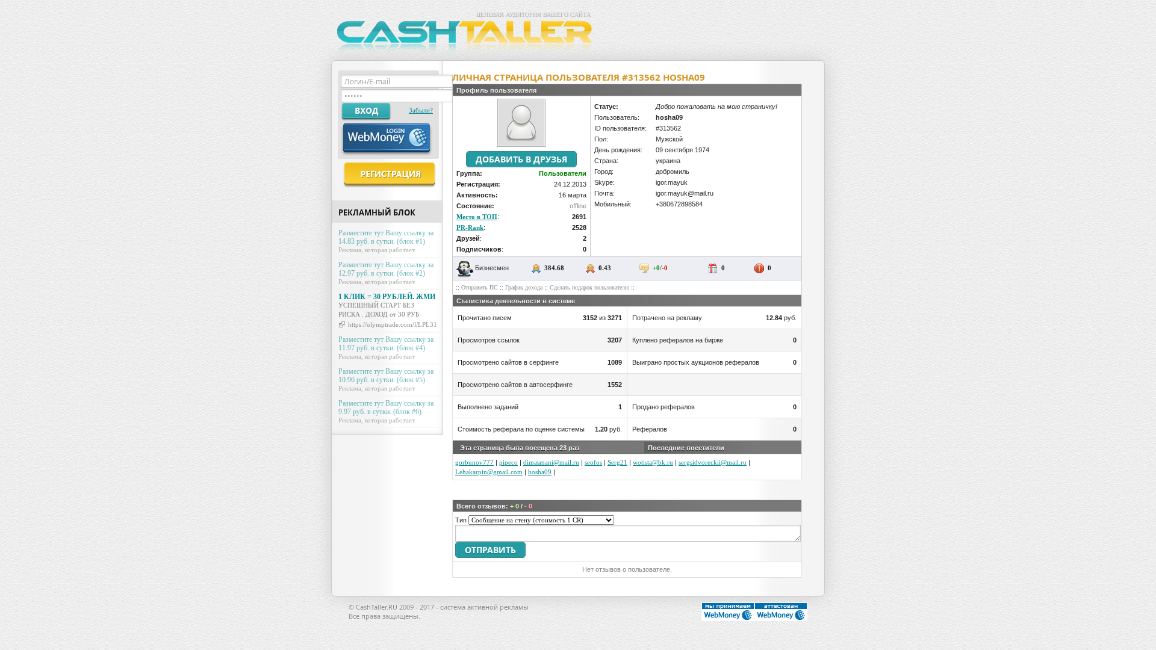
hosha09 (540, 471)
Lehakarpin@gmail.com (489, 471)
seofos (593, 462)
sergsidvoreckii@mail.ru (713, 462)
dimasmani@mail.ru (551, 462)
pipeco (508, 462)
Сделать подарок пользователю (589, 287)
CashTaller (467, 38)
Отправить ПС (479, 287)
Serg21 (617, 462)
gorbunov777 (474, 462)
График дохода (523, 287)
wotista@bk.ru (653, 462)
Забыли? (421, 110)
